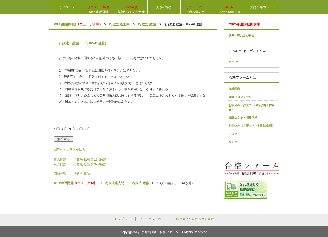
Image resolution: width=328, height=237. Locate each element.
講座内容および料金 (131, 9)
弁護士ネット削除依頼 (243, 117)
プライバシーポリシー (154, 219)
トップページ (65, 7)
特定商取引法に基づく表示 (195, 219)
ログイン (234, 62)
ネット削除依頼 (230, 9)
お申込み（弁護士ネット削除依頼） (252, 125)
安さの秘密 (164, 7)
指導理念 (234, 88)
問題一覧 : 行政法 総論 (72, 173)
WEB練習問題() (77, 24)
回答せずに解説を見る (69, 149)
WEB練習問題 (98, 9)
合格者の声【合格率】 (197, 9)
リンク (233, 142)
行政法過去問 (119, 24)
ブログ (233, 133)
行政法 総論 (147, 24)
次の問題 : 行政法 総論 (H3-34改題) (80, 164)
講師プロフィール (240, 97)
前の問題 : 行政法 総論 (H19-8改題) (80, 159)
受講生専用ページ (262, 7)
